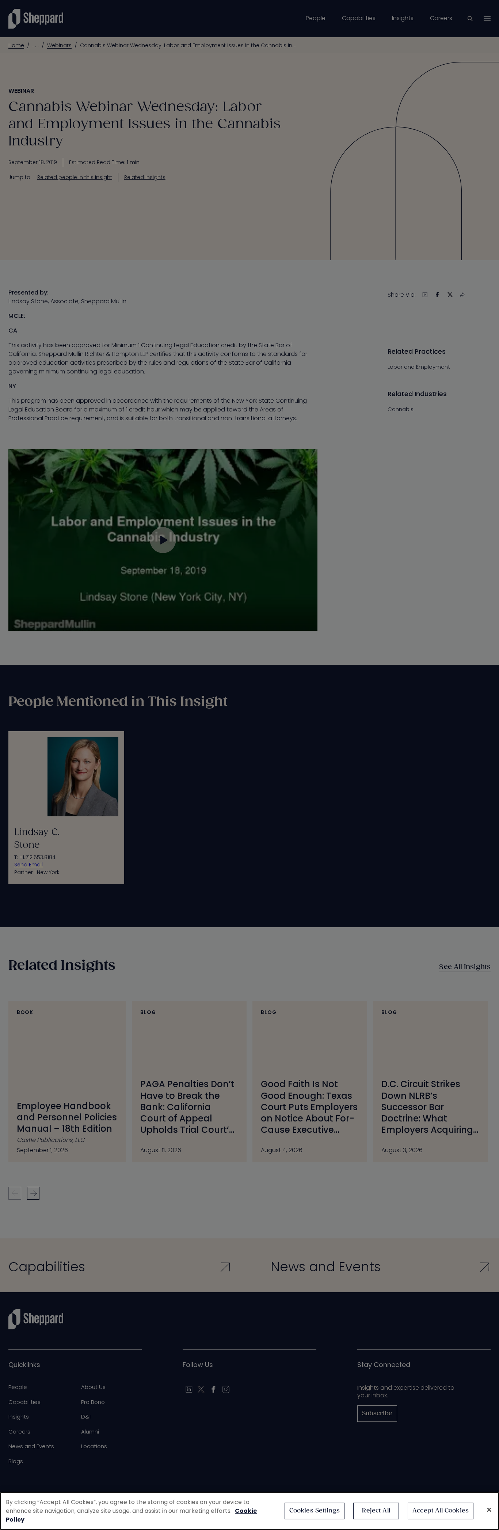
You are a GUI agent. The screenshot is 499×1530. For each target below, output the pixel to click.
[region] (249, 1511)
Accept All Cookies (440, 1510)
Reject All (376, 1510)
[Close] (489, 1510)
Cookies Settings (314, 1510)
